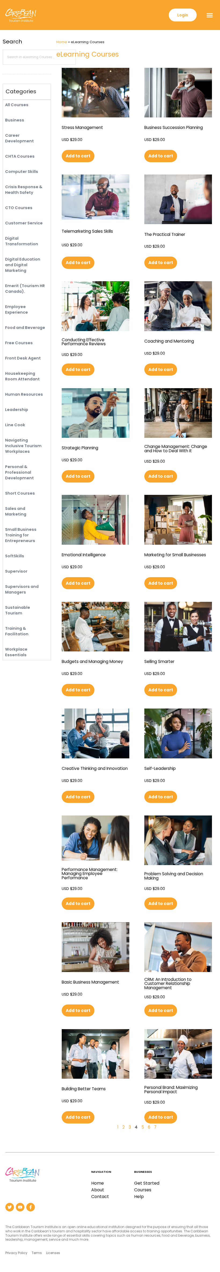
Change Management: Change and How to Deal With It (175, 449)
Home (61, 41)
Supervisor (16, 571)
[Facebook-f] (30, 1207)
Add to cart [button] (78, 156)
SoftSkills (14, 556)
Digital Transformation (21, 241)
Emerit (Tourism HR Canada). (25, 288)
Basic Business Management (90, 982)
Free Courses (19, 343)
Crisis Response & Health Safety (23, 189)
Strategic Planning (80, 448)
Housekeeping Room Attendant (22, 376)
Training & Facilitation (16, 631)
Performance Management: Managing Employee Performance (90, 874)
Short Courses (20, 493)
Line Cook (15, 425)
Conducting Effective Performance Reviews (84, 342)
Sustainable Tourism (17, 610)
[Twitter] (9, 1207)
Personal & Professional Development (19, 472)
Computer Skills (21, 171)
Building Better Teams (84, 1089)
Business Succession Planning (173, 127)
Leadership (16, 409)
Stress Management (82, 127)
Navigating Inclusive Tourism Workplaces (23, 445)
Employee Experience (16, 309)
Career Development (19, 138)
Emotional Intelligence (84, 555)
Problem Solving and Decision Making (173, 876)
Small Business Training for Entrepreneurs (20, 535)
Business (14, 120)
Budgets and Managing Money (92, 661)
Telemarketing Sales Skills (87, 231)
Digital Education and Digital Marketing (22, 265)
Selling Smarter (159, 661)
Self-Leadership (160, 768)
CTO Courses (18, 207)
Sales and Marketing (15, 511)
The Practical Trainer (164, 234)
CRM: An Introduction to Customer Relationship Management (168, 984)
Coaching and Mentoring (169, 341)
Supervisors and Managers (22, 589)
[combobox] (39, 57)
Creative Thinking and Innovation (95, 768)
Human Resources (24, 394)
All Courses (16, 104)
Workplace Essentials (16, 652)
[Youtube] (20, 1207)
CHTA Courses (20, 156)
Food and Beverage (25, 327)
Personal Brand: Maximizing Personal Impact (171, 1090)
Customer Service (24, 223)
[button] (210, 15)
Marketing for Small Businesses (175, 555)
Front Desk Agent (23, 358)
